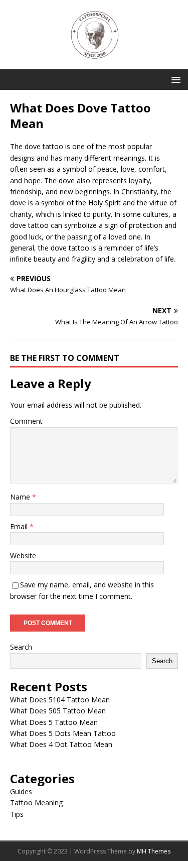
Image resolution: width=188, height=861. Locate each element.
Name (21, 497)
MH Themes (153, 851)
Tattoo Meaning (36, 802)
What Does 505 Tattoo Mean (58, 710)
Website (23, 555)
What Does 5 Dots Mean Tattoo (63, 733)
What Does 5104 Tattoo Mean (60, 699)
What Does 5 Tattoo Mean (54, 722)
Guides (21, 791)
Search (21, 647)
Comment (26, 421)
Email (20, 526)
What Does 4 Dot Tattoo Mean (61, 744)
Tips (17, 814)
